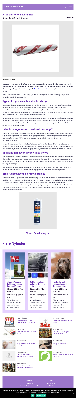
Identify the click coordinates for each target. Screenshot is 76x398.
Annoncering (51, 383)
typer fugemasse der (41, 89)
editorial (10, 295)
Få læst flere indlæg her (38, 233)
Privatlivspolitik (41, 395)
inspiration (69, 17)
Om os (51, 386)
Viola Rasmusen (22, 18)
